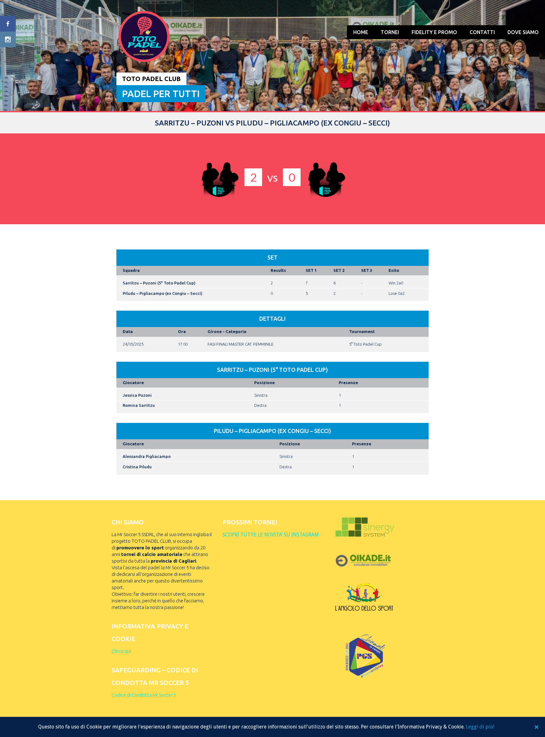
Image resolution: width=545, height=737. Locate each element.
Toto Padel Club (151, 78)
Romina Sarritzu (139, 405)
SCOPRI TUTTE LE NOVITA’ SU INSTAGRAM (271, 535)
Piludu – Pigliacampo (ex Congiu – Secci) (162, 293)
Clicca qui (121, 651)
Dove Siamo (523, 32)
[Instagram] (8, 39)
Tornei (390, 32)
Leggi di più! (480, 727)
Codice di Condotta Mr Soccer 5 (144, 695)
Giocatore (133, 382)
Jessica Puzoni (137, 395)
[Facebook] (8, 24)
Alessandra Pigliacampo (147, 456)
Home (360, 32)
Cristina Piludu (137, 467)
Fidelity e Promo (434, 32)
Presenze (348, 382)
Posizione (264, 382)
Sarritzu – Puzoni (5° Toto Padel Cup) (159, 283)
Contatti (482, 32)
